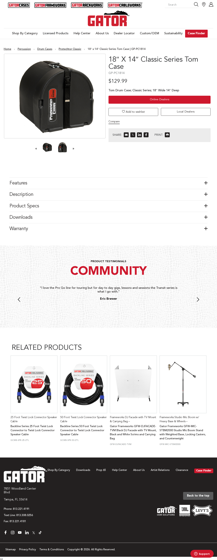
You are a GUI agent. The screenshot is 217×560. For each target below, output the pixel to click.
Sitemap (10, 549)
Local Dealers (186, 111)
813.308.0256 (24, 515)
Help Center (119, 470)
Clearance (182, 470)
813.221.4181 (17, 521)
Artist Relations (160, 470)
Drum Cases (44, 49)
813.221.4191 (21, 509)
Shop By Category (58, 470)
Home (7, 49)
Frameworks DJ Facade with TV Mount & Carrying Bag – (133, 419)
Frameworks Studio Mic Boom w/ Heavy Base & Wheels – (179, 419)
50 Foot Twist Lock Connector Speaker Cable (83, 419)
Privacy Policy (27, 549)
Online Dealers (159, 99)
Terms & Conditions (51, 549)
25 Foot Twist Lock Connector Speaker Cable (34, 419)
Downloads (83, 470)
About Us (139, 470)
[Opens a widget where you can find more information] (202, 554)
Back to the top (198, 495)
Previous (19, 300)
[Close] (1, 558)
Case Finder (203, 470)
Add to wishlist (135, 111)
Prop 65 (101, 470)
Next (198, 300)
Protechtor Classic (70, 49)
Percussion (24, 49)
